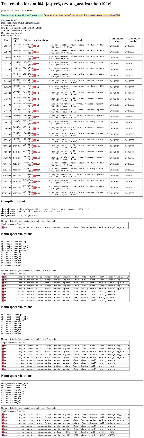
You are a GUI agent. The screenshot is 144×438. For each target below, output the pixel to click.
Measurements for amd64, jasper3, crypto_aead (22, 15)
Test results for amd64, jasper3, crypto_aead (63, 15)
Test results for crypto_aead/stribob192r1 (102, 15)
